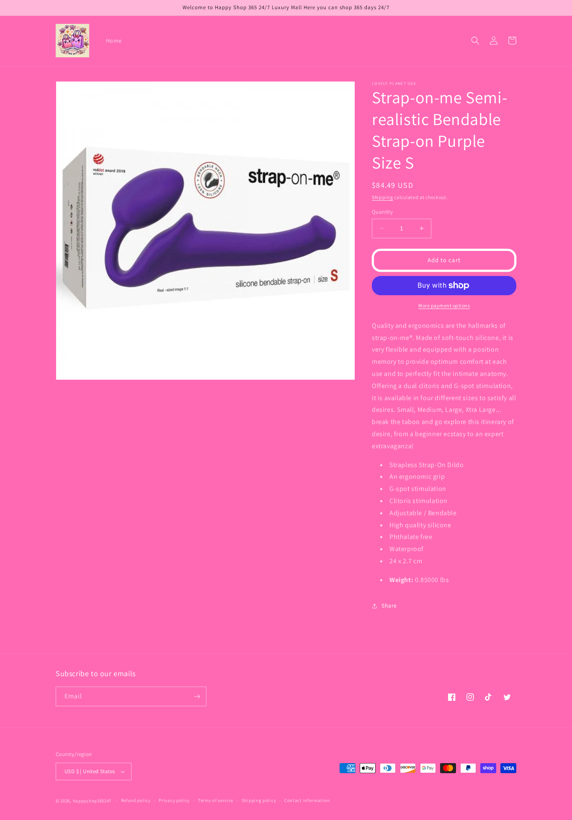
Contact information (307, 800)
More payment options (444, 305)
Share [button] (389, 605)
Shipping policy (259, 800)
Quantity (382, 211)
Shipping (382, 197)
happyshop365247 (92, 801)
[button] (475, 40)
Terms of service (215, 800)
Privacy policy (174, 800)
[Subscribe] (197, 696)
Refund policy (136, 800)
